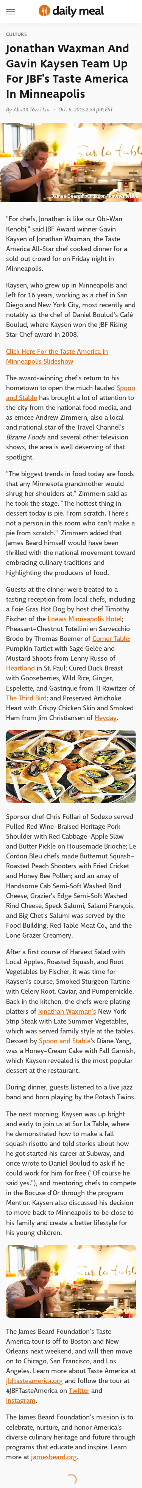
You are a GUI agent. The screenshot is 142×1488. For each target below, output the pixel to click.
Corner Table (110, 639)
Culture (16, 34)
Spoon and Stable (65, 1041)
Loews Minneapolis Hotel (85, 619)
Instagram (21, 1400)
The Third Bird (26, 698)
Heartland (20, 668)
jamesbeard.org (54, 1457)
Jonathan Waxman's (67, 1011)
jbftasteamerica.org (34, 1381)
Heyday (106, 718)
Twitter (79, 1390)
